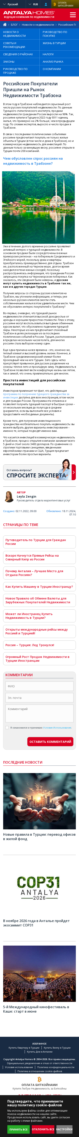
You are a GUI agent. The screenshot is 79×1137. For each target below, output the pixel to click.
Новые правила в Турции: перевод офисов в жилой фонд (39, 836)
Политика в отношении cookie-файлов (39, 1071)
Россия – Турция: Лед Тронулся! (29, 645)
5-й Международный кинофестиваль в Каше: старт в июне (36, 1009)
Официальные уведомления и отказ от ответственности (39, 1063)
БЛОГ (14, 24)
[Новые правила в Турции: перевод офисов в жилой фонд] (39, 828)
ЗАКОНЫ (8, 61)
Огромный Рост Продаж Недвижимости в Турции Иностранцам (37, 659)
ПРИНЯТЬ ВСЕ (18, 1129)
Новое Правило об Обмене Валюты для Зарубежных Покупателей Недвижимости (37, 600)
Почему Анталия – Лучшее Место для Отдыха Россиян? (34, 573)
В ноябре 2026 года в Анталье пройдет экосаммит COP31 (36, 923)
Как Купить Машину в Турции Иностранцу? (39, 587)
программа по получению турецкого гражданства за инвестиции (36, 395)
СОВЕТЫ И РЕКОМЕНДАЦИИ (14, 45)
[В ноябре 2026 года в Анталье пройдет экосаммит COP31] (39, 915)
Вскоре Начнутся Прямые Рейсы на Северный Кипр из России (32, 557)
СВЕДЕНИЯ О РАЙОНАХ (18, 54)
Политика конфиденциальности (55, 1067)
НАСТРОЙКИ (64, 1129)
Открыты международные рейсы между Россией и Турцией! (36, 631)
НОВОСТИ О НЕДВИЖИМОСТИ (14, 34)
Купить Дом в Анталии (39, 1051)
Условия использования (19, 1067)
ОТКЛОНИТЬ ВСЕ (43, 1129)
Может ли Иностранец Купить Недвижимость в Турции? (28, 616)
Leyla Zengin (26, 496)
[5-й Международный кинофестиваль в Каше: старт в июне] (39, 1001)
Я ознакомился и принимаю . (41, 727)
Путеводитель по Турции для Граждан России (35, 542)
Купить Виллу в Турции (57, 1047)
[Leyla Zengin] (9, 497)
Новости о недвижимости (38, 24)
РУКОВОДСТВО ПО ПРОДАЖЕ (15, 71)
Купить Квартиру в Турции (24, 1047)
